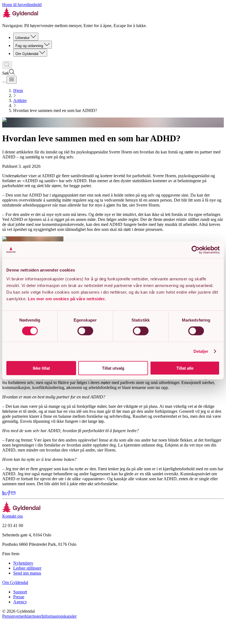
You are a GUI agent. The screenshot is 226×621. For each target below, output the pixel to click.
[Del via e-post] (13, 493)
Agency (20, 601)
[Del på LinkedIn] (4, 493)
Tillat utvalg (113, 368)
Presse (18, 596)
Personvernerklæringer (22, 616)
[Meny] (12, 80)
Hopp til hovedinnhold (22, 4)
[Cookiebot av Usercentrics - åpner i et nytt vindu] (195, 250)
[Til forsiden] (21, 511)
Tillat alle (184, 368)
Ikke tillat (41, 368)
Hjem (18, 90)
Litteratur (22, 38)
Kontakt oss (12, 516)
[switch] (85, 331)
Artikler (20, 100)
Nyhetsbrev (23, 563)
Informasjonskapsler (59, 616)
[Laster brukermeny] (4, 82)
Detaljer (201, 351)
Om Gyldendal (26, 54)
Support (20, 591)
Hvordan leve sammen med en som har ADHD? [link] (55, 110)
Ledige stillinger (27, 568)
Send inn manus (27, 573)
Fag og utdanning (29, 46)
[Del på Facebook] (9, 493)
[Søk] (7, 65)
